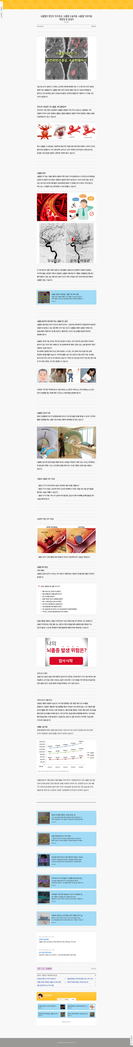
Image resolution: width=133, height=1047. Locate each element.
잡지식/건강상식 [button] (40, 26)
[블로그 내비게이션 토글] (1, 3)
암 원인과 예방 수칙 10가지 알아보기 (46, 979)
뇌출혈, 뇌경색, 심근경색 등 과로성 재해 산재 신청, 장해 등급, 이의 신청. (57, 942)
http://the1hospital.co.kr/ (45, 950)
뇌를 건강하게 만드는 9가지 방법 (45, 985)
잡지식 (39, 975)
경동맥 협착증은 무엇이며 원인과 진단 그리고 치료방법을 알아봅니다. (82, 979)
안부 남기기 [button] (1, 15)
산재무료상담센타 (44, 939)
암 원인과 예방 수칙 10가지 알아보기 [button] (51, 1007)
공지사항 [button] (1, 8)
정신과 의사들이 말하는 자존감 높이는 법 (77, 982)
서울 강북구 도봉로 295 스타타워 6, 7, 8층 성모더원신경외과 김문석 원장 (57, 955)
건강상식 (44, 975)
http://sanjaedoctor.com (45, 936)
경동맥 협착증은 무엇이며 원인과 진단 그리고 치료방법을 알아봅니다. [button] (81, 1007)
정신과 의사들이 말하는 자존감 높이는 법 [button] (81, 1014)
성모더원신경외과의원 (45, 952)
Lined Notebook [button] (66, 4)
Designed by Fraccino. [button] (68, 1042)
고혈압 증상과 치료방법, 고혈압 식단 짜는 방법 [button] (51, 1014)
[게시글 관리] (43, 968)
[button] (131, 1038)
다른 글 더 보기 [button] (66, 1022)
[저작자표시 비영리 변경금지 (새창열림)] (93, 968)
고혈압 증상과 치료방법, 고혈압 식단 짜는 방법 (49, 982)
